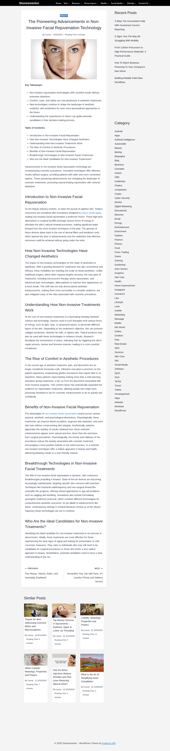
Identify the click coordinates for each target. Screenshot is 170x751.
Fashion (119, 235)
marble (118, 310)
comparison (121, 189)
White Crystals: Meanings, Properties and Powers (36, 671)
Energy (118, 223)
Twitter (118, 389)
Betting (118, 152)
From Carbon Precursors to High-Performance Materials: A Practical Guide (130, 51)
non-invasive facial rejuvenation (61, 413)
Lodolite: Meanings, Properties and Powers (91, 621)
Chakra (118, 185)
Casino (118, 173)
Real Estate (121, 344)
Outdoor (119, 335)
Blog (117, 160)
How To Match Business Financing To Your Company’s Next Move (130, 66)
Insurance (120, 294)
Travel (118, 385)
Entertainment (122, 227)
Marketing (120, 314)
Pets (117, 339)
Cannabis (119, 169)
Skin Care (120, 356)
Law (117, 298)
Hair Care (119, 277)
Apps (117, 135)
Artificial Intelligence (125, 139)
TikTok (118, 381)
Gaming (119, 260)
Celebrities (120, 181)
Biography (120, 156)
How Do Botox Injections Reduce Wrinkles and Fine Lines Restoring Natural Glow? (62, 677)
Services (119, 352)
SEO (117, 348)
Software (119, 369)
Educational (121, 210)
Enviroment (120, 231)
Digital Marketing (123, 206)
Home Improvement (125, 285)
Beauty (63, 16)
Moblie (118, 323)
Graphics (119, 273)
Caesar (48, 35)
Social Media (121, 364)
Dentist (118, 202)
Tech (117, 377)
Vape (117, 398)
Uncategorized (122, 394)
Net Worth (120, 327)
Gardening (120, 264)
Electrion (119, 214)
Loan (117, 306)
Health (118, 281)
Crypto (118, 194)
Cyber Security (122, 198)
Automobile (120, 144)
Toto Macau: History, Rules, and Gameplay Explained (41, 573)
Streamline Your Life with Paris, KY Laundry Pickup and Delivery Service (85, 575)
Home (58, 3)
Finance (119, 239)
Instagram (120, 289)
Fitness (118, 244)
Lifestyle (119, 302)
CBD (117, 177)
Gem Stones (121, 269)
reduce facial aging (91, 213)
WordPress (120, 410)
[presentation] (36, 610)
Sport (117, 373)
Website (119, 402)
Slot (117, 360)
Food (117, 248)
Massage (119, 319)
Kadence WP (109, 743)
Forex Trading (122, 252)
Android (118, 131)
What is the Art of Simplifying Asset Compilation (90, 678)
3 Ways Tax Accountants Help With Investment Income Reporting (130, 25)
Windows (119, 406)
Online (118, 331)
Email (117, 219)
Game (118, 256)
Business (119, 164)
